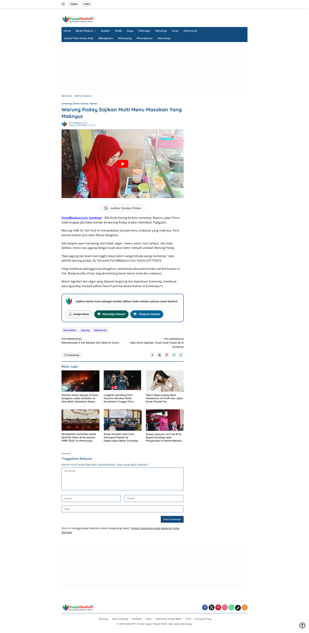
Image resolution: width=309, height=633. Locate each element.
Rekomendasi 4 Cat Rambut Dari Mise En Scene (90, 340)
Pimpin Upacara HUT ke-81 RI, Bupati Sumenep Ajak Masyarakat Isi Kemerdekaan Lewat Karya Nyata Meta (164, 437)
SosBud (105, 30)
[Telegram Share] (173, 355)
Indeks (73, 4)
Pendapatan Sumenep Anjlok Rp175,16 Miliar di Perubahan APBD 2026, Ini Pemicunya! (79, 437)
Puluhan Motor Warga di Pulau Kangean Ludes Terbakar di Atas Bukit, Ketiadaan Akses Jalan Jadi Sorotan (80, 398)
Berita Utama (80, 103)
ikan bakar (69, 330)
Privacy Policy (203, 618)
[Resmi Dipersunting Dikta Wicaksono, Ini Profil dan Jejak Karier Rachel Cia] (165, 381)
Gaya (130, 30)
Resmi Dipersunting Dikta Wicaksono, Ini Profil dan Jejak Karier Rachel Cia (164, 398)
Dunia (175, 30)
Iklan (149, 618)
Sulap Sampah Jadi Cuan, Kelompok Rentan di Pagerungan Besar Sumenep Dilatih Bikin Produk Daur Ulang (122, 437)
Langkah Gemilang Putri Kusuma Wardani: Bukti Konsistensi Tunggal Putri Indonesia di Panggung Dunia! (121, 398)
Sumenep (67, 103)
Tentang (103, 618)
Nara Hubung (120, 618)
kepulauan (100, 330)
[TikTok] (238, 608)
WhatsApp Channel (113, 314)
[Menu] (64, 4)
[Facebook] (205, 608)
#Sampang (125, 38)
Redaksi (137, 618)
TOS (188, 618)
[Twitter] (211, 608)
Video (87, 4)
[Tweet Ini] (159, 355)
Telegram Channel (149, 314)
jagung (85, 330)
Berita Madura (84, 30)
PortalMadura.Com (78, 122)
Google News (81, 314)
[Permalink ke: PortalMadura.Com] (64, 123)
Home (67, 30)
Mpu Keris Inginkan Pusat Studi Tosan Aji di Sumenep (157, 342)
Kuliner (93, 103)
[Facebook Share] (152, 355)
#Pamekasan (145, 38)
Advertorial (190, 30)
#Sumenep (164, 38)
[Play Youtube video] (123, 163)
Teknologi (161, 30)
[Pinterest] (218, 608)
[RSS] (244, 608)
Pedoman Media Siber (169, 618)
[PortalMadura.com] (78, 19)
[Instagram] (225, 608)
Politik (118, 30)
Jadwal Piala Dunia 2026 (78, 38)
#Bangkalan (105, 38)
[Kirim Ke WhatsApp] (181, 355)
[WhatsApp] (231, 608)
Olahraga (144, 30)
